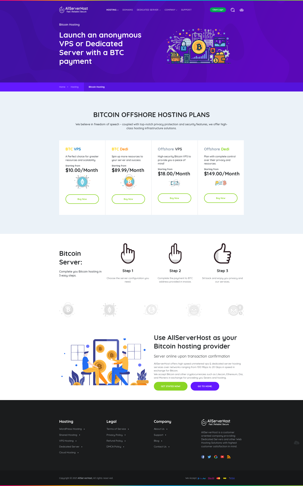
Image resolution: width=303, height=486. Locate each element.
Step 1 (127, 270)
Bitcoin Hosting (69, 24)
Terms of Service (117, 428)
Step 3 (222, 270)
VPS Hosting (66, 440)
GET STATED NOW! (171, 386)
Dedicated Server (148, 9)
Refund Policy (115, 440)
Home (62, 86)
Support (186, 9)
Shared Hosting (68, 434)
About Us (159, 428)
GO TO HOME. (205, 386)
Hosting (111, 9)
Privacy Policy (115, 434)
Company (170, 9)
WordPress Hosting (70, 428)
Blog (157, 440)
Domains (127, 9)
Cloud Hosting (67, 452)
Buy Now (82, 199)
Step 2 (175, 270)
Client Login (218, 10)
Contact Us (160, 446)
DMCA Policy (114, 446)
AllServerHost (85, 478)
